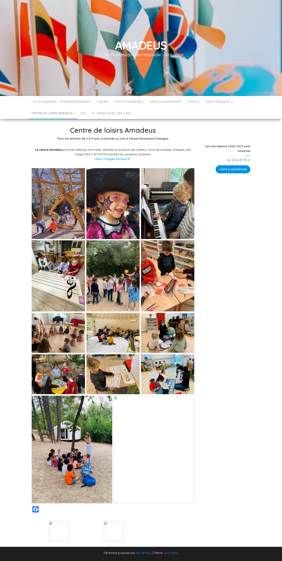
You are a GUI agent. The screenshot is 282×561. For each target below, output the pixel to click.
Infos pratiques (218, 101)
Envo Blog (171, 553)
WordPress (143, 553)
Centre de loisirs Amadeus (52, 113)
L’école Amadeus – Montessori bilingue (61, 101)
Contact (193, 101)
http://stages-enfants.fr (113, 159)
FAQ (83, 113)
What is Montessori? (165, 101)
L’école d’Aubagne (128, 101)
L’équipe (102, 101)
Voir (247, 155)
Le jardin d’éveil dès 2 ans (111, 113)
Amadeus (141, 45)
